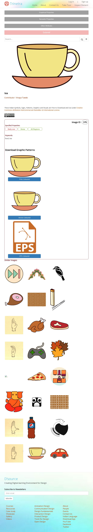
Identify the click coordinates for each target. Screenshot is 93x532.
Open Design (40, 521)
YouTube (67, 521)
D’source (11, 478)
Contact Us (54, 5)
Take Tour (66, 5)
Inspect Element (81, 5)
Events (66, 511)
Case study (10, 511)
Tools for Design (41, 519)
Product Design (41, 516)
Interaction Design (42, 514)
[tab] (46, 12)
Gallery (9, 516)
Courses (9, 506)
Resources (10, 508)
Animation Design (42, 506)
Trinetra (15, 3)
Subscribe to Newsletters (15, 489)
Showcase (10, 514)
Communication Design (44, 508)
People (66, 508)
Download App (69, 519)
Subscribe (9, 498)
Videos (9, 519)
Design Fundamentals (43, 511)
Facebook (67, 524)
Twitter (66, 527)
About (43, 5)
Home (34, 5)
